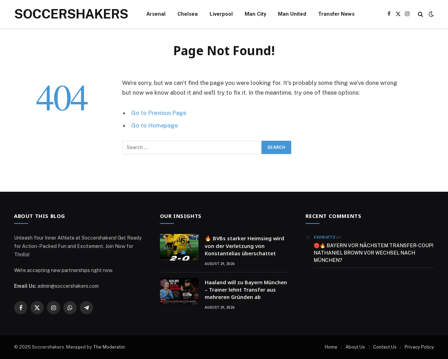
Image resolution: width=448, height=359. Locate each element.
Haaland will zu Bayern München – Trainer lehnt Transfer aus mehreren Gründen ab (246, 290)
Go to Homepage (154, 125)
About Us (355, 347)
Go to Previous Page (158, 112)
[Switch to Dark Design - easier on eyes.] (430, 14)
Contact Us (385, 347)
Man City (255, 14)
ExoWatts (324, 237)
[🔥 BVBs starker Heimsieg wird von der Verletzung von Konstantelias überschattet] (179, 247)
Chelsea (187, 14)
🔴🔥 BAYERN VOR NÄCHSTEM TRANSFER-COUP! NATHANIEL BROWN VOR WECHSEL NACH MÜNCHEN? (373, 253)
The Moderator (109, 347)
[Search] (420, 14)
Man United (292, 14)
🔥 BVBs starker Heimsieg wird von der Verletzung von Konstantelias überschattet (244, 246)
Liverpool (221, 14)
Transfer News (336, 14)
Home (331, 347)
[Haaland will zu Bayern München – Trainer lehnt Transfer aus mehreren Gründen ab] (179, 291)
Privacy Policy (419, 347)
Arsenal (156, 14)
